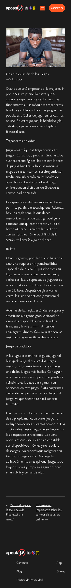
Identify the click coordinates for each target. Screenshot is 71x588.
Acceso (57, 8)
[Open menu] (42, 8)
